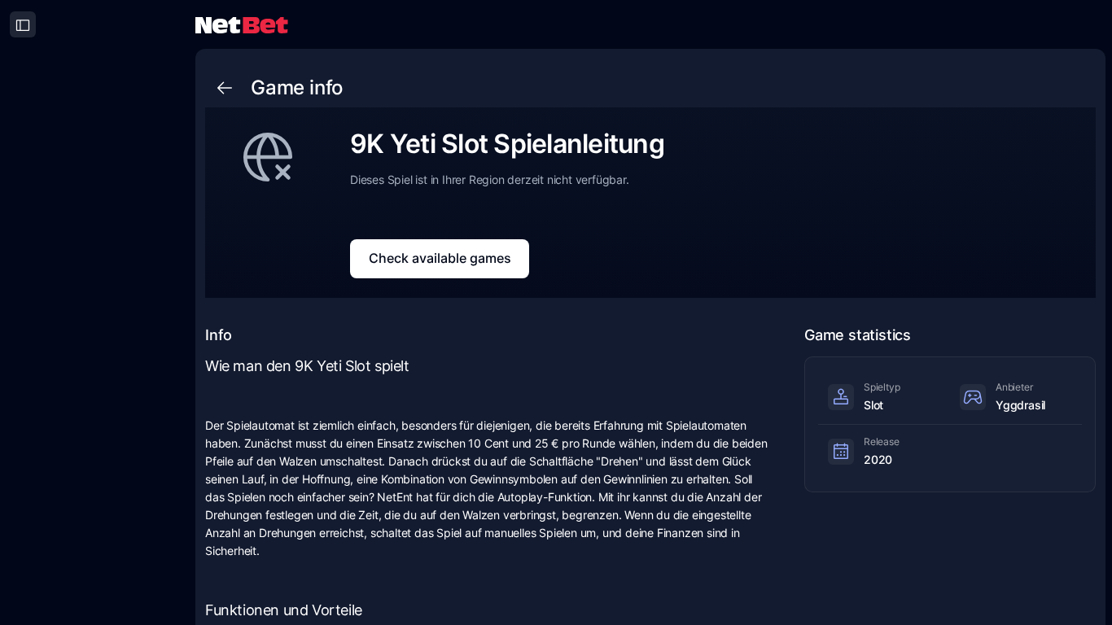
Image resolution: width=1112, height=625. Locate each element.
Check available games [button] (440, 258)
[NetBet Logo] (241, 24)
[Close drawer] (23, 24)
